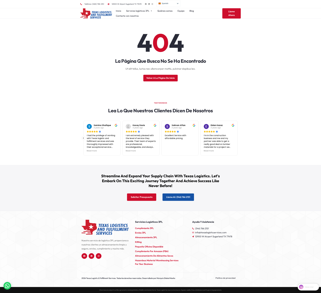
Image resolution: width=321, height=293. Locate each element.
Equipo (181, 10)
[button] (83, 138)
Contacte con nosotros (127, 15)
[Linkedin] (149, 4)
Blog (191, 10)
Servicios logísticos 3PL (137, 10)
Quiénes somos (165, 10)
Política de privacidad (225, 278)
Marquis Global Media (166, 278)
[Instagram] (152, 4)
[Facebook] (145, 4)
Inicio (118, 10)
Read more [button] (92, 151)
